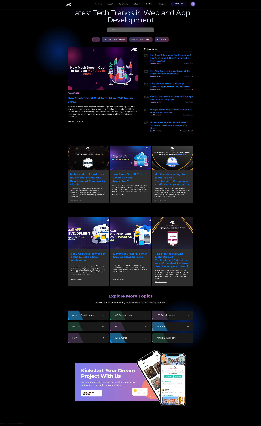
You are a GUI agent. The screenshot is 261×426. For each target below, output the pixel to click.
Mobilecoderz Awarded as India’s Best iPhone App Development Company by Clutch (168, 125)
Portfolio (149, 4)
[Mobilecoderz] (69, 4)
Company (162, 4)
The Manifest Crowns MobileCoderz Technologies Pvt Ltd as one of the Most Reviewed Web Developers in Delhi (172, 260)
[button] (193, 4)
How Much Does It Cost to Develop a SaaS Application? (129, 177)
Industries (137, 4)
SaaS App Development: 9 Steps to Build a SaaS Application (88, 257)
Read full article (155, 63)
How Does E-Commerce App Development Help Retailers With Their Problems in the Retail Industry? (170, 58)
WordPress (21, 423)
